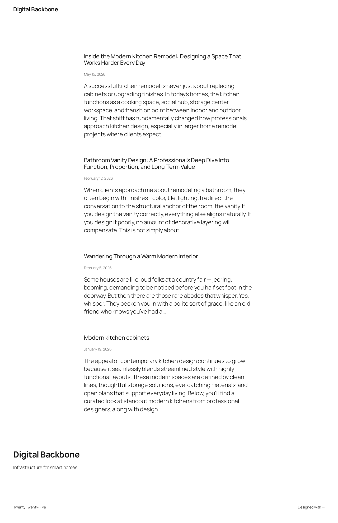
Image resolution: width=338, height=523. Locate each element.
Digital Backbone (35, 9)
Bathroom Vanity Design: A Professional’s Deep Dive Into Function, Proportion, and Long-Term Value (156, 163)
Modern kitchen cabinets (116, 337)
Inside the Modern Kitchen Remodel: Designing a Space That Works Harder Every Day (162, 59)
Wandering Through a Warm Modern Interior (141, 256)
